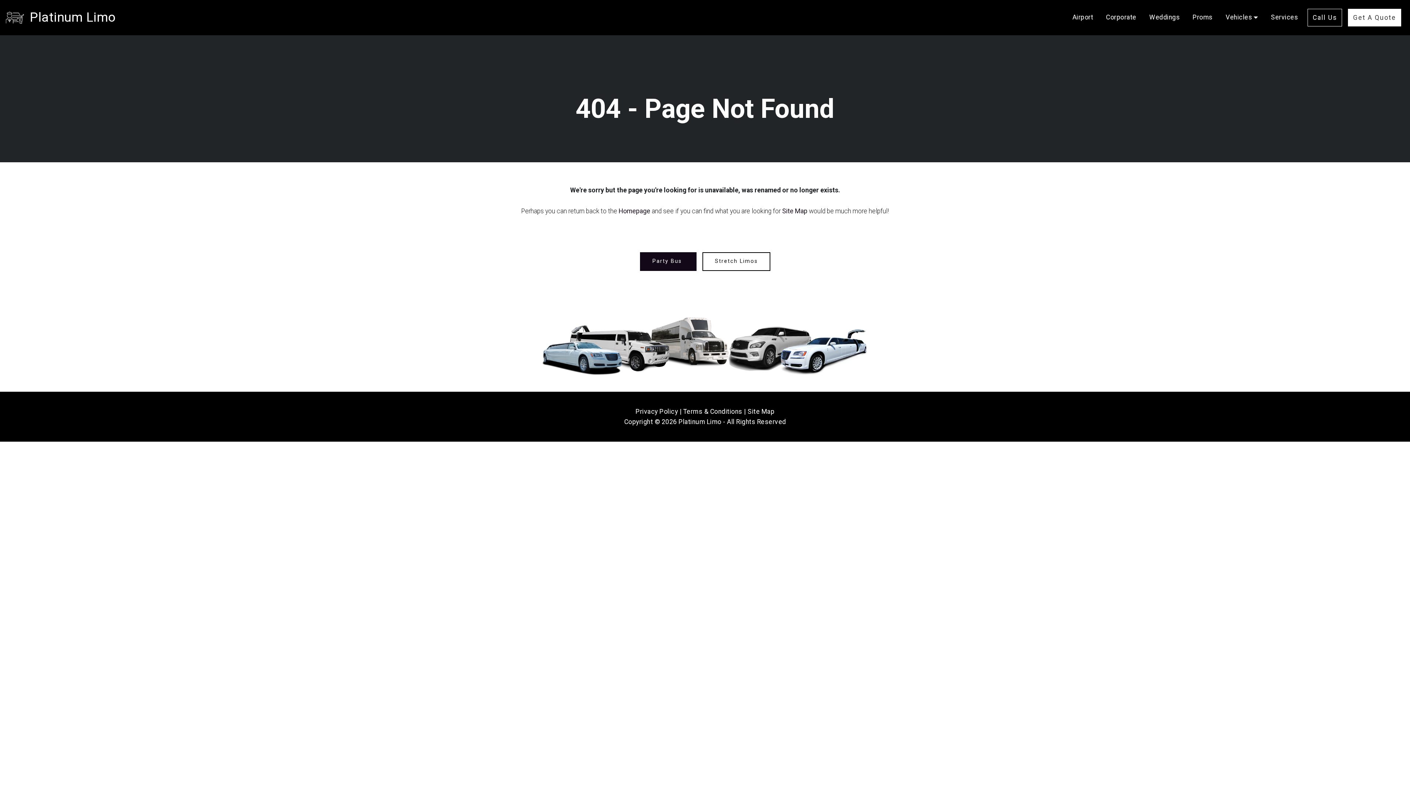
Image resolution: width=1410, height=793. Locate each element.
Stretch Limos (736, 261)
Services (1284, 17)
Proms (1203, 17)
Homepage (634, 211)
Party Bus (668, 261)
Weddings (1164, 17)
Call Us (1325, 17)
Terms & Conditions (712, 411)
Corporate (1121, 17)
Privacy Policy (657, 411)
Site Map (794, 211)
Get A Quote (1374, 17)
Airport (1083, 17)
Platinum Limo (73, 17)
